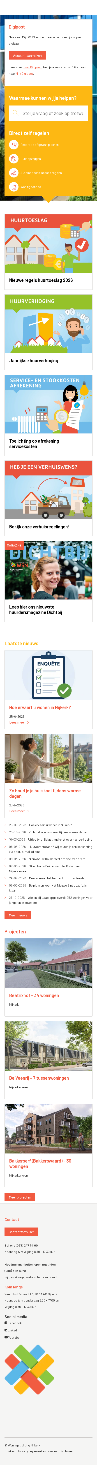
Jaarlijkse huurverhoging (33, 360)
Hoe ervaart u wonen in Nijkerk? (40, 707)
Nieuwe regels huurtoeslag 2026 (41, 280)
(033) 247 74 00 (27, 1245)
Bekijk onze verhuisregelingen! (39, 526)
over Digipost (32, 67)
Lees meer (17, 722)
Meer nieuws (18, 915)
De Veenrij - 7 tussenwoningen (39, 1078)
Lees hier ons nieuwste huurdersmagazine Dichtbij (35, 609)
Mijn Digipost (24, 73)
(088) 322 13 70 (15, 1271)
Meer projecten (20, 1197)
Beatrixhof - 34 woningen (34, 995)
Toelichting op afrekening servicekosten (34, 443)
